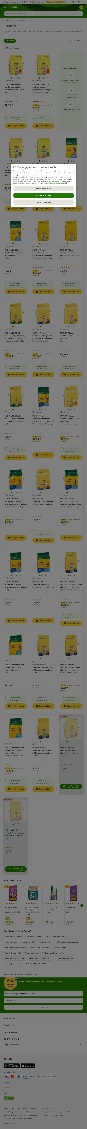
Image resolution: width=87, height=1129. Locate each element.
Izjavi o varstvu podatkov (58, 183)
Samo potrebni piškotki (43, 202)
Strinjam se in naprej (43, 195)
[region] (43, 185)
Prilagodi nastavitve (43, 189)
